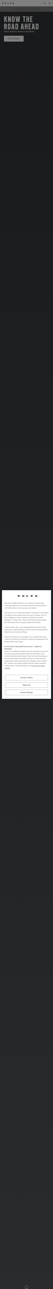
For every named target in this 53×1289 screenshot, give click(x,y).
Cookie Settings (26, 692)
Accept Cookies (26, 678)
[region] (26, 644)
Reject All (26, 685)
